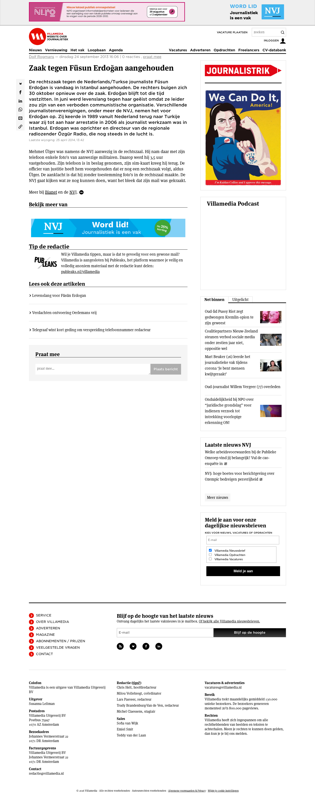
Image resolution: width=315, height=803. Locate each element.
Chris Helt (124, 687)
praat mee (152, 57)
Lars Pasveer (126, 699)
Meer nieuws (217, 497)
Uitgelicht (240, 299)
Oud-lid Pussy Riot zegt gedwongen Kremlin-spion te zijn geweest (229, 317)
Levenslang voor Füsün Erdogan (59, 295)
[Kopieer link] (20, 126)
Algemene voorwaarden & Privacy (187, 790)
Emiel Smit (125, 729)
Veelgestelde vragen (58, 648)
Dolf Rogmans (41, 57)
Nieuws (35, 50)
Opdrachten (224, 50)
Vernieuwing (56, 50)
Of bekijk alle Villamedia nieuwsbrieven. (229, 621)
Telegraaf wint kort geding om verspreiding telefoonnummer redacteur (91, 329)
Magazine (45, 635)
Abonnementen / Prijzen (60, 641)
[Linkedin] (158, 646)
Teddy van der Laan (131, 735)
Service (43, 615)
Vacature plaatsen (232, 32)
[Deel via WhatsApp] (20, 109)
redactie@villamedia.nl (46, 773)
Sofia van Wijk (127, 723)
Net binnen (214, 299)
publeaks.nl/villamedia (80, 271)
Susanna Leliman (42, 703)
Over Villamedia (52, 622)
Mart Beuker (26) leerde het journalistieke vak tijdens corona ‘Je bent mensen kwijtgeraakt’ (227, 365)
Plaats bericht (166, 369)
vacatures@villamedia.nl (223, 687)
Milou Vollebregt (129, 693)
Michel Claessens (129, 711)
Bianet (51, 192)
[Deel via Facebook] (20, 92)
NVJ (72, 192)
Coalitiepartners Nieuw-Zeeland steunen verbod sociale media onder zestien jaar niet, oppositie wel (231, 340)
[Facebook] (145, 646)
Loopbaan (97, 50)
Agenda (116, 50)
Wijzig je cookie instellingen (223, 790)
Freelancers (248, 50)
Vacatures (178, 50)
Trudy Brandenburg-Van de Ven (140, 705)
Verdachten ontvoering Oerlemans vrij (64, 312)
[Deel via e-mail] (20, 117)
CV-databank (274, 50)
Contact (44, 654)
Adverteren (200, 50)
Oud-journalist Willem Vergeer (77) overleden (242, 386)
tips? (136, 683)
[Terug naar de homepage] (48, 36)
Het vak (77, 50)
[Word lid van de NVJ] (247, 11)
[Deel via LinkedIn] (20, 100)
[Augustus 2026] (243, 70)
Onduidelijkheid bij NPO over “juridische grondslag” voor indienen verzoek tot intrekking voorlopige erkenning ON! (229, 411)
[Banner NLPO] (107, 11)
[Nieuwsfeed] (120, 646)
